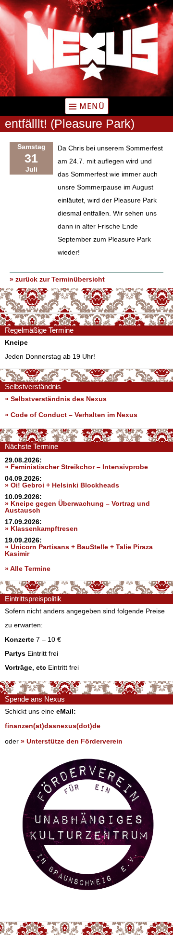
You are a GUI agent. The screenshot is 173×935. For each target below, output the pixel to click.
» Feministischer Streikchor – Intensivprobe (76, 467)
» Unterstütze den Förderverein (72, 741)
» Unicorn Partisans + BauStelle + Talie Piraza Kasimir (79, 550)
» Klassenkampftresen (41, 528)
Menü (92, 106)
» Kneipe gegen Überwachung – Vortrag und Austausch (77, 507)
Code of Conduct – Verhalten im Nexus (74, 415)
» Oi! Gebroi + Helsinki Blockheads (62, 485)
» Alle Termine (27, 568)
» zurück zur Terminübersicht (57, 279)
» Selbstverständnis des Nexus (56, 399)
